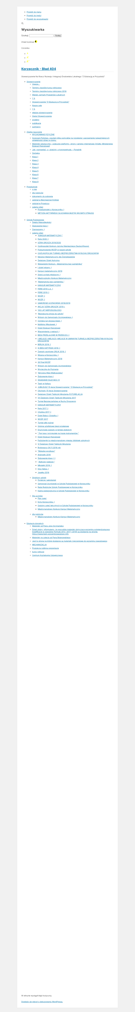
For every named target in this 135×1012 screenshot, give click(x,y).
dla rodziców (37, 193)
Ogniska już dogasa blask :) (50, 321)
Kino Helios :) (43, 469)
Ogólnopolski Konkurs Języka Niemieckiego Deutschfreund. (63, 246)
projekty (35, 120)
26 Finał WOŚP (44, 362)
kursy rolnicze (38, 552)
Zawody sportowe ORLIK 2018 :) (52, 351)
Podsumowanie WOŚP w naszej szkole (54, 250)
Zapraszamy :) (38, 229)
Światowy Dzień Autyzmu (49, 260)
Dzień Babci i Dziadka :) (48, 415)
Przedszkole (32, 187)
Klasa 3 (35, 164)
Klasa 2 (35, 160)
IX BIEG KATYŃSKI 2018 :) (49, 348)
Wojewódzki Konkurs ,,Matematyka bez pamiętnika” (60, 264)
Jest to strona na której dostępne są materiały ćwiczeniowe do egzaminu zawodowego (69, 541)
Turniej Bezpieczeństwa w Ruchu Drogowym (57, 401)
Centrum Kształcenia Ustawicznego (47, 555)
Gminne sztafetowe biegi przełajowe (53, 426)
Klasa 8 (35, 181)
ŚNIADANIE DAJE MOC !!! (49, 380)
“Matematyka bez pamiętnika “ (51, 282)
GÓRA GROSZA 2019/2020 (49, 242)
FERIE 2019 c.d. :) (45, 289)
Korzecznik (38, 69)
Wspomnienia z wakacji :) (48, 331)
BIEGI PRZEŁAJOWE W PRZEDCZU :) (53, 335)
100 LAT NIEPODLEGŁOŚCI (49, 310)
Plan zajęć (42, 498)
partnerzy (36, 127)
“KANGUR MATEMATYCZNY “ (50, 235)
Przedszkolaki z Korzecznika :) (51, 209)
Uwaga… (36, 84)
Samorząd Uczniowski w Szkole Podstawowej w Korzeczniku (64, 483)
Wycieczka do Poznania (48, 369)
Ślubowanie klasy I (40, 226)
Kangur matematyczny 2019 (50, 271)
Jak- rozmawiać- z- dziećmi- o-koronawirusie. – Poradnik (56, 149)
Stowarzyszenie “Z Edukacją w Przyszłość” (50, 102)
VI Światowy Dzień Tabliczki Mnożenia (54, 444)
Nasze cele (37, 105)
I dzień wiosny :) (45, 267)
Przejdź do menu (34, 12)
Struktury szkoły (39, 477)
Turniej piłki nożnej (46, 423)
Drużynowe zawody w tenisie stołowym (55, 430)
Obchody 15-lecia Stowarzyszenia (52, 390)
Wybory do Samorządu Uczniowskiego (54, 366)
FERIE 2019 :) (43, 292)
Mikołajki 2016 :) (45, 465)
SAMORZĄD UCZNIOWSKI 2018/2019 (54, 303)
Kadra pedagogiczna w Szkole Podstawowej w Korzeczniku (63, 491)
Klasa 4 (35, 167)
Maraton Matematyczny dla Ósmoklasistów (56, 257)
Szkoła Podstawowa (35, 220)
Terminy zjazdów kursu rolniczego (47, 88)
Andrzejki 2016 (44, 455)
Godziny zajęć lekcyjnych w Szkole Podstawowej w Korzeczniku (65, 505)
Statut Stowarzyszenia (42, 116)
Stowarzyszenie (33, 81)
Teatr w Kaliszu (44, 383)
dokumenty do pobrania (42, 196)
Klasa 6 (35, 174)
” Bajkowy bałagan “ (46, 462)
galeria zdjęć (37, 207)
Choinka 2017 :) (44, 412)
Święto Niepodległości (41, 222)
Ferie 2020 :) (43, 239)
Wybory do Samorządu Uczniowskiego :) (55, 317)
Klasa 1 (35, 157)
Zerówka (36, 153)
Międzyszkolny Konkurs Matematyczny (54, 278)
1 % (33, 98)
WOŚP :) (41, 296)
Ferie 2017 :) (43, 408)
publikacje (36, 123)
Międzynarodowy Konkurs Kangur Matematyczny (59, 509)
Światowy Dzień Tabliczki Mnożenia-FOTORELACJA (60, 394)
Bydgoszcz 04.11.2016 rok (49, 447)
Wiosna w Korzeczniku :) (48, 355)
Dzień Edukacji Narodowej (49, 328)
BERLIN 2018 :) (44, 344)
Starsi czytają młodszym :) (49, 274)
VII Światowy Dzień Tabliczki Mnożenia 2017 (57, 398)
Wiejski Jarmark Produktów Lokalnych (48, 95)
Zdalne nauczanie (34, 132)
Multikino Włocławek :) (47, 324)
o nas (34, 189)
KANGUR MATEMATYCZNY (49, 285)
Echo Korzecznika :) (46, 502)
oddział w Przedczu (40, 203)
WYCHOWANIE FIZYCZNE (43, 134)
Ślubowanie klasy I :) (46, 458)
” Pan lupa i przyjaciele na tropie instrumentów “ (58, 433)
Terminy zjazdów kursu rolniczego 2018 (49, 91)
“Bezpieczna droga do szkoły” (51, 314)
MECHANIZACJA (39, 544)
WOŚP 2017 (43, 419)
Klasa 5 (35, 171)
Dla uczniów (37, 496)
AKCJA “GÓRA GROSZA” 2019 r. (51, 306)
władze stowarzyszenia (42, 112)
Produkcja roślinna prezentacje (45, 548)
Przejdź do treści (34, 15)
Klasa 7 (35, 178)
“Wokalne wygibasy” (46, 451)
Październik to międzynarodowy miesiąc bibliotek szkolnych (64, 440)
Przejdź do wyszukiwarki (37, 19)
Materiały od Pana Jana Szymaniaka (48, 526)
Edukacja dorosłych (35, 523)
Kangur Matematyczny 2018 (50, 358)
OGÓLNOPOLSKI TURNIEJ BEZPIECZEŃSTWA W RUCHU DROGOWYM (68, 253)
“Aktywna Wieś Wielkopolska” (50, 373)
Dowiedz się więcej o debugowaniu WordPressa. (42, 1002)
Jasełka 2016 (43, 472)
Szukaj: (24, 35)
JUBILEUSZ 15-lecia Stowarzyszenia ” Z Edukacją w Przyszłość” (65, 387)
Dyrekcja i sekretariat (47, 480)
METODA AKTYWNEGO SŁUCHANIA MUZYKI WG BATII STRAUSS (66, 213)
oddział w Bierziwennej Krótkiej (45, 200)
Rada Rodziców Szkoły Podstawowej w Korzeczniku (60, 487)
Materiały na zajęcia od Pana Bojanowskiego (51, 537)
